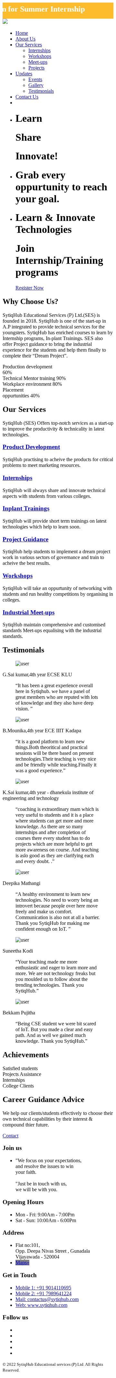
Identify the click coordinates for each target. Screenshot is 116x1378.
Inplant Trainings (26, 508)
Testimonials (41, 91)
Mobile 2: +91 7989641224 (43, 1293)
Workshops (39, 56)
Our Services (28, 44)
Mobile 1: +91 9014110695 (43, 1287)
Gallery (36, 85)
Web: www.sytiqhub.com (41, 1305)
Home (21, 33)
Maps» (22, 1262)
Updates (23, 73)
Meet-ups (37, 62)
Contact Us (26, 97)
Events (35, 79)
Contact (10, 1135)
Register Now (29, 287)
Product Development (31, 446)
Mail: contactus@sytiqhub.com (47, 1299)
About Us (25, 39)
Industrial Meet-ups (28, 612)
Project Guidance (25, 539)
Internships (39, 50)
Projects (36, 68)
